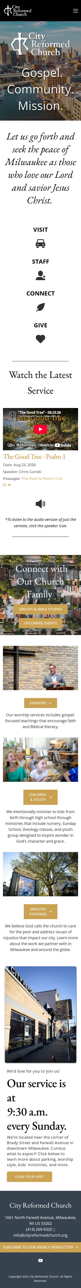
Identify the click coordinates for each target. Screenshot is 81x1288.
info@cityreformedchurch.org (40, 1235)
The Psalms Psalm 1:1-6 (41, 478)
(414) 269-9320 (39, 1229)
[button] (75, 10)
